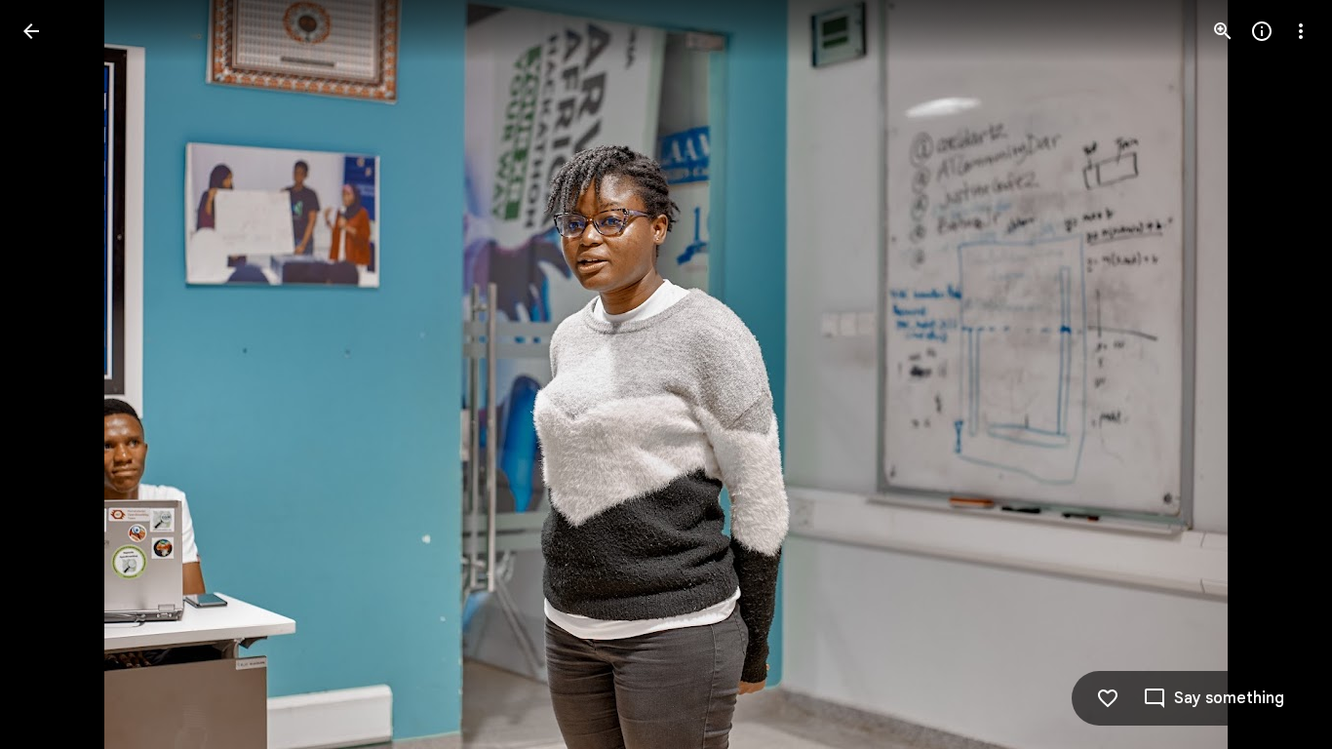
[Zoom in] (1222, 31)
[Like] (1107, 698)
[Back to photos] (31, 31)
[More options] (1300, 31)
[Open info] (1261, 31)
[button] (54, 374)
